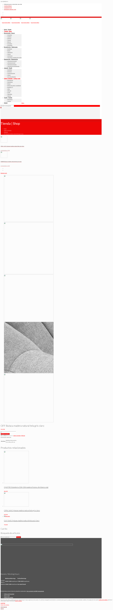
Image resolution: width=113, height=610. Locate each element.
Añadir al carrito (5, 434)
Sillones (6, 132)
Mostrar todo (4, 173)
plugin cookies (18, 601)
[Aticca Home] (20, 22)
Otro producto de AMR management (35, 591)
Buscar (18, 537)
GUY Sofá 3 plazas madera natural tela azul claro (21, 521)
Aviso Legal (7, 595)
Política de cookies (8, 597)
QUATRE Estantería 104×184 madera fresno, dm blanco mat (26, 487)
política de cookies (103, 600)
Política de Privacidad (9, 594)
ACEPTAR (3, 603)
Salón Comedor (7, 130)
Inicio (5, 128)
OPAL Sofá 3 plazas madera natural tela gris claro (22, 510)
